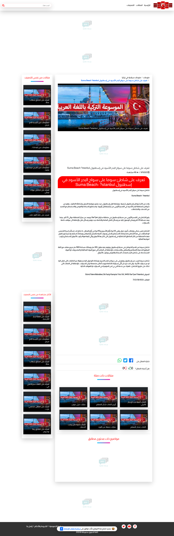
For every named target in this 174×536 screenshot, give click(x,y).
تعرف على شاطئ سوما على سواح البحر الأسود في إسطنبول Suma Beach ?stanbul (114, 80)
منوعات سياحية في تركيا (131, 77)
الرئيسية (147, 5)
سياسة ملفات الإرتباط (72, 529)
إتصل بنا (29, 526)
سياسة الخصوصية (56, 526)
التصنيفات (130, 5)
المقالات (139, 5)
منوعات (146, 77)
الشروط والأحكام (40, 526)
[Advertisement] (87, 25)
